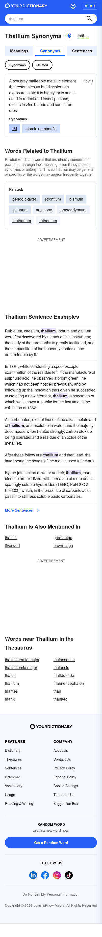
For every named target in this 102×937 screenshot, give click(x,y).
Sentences (82, 51)
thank (10, 699)
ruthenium (48, 220)
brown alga (63, 545)
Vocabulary (13, 785)
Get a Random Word (51, 842)
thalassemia (64, 659)
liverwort (12, 545)
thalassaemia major (22, 659)
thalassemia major (21, 667)
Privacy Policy (64, 767)
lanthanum (21, 220)
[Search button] (89, 18)
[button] (73, 6)
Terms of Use (64, 794)
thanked (60, 699)
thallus (11, 537)
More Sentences (19, 510)
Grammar (12, 776)
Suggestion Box (65, 803)
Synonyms (50, 51)
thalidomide (63, 675)
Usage (10, 794)
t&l (14, 128)
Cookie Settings (65, 785)
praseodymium (73, 210)
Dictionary (13, 750)
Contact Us (62, 759)
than (57, 691)
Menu (90, 6)
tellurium (19, 210)
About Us (60, 750)
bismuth (76, 199)
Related (42, 64)
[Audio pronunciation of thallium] (68, 36)
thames (11, 691)
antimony (44, 210)
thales (10, 675)
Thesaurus (13, 759)
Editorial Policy (64, 776)
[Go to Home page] (26, 6)
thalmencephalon (68, 683)
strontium (53, 199)
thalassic (61, 667)
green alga (62, 537)
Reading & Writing (19, 803)
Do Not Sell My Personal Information (51, 894)
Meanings (19, 51)
